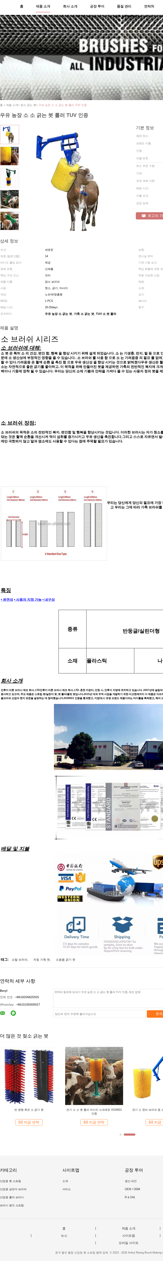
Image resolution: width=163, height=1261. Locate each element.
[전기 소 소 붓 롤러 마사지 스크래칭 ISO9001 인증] (94, 1076)
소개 (65, 1181)
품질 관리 (124, 6)
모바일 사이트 (129, 1242)
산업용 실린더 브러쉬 (13, 1189)
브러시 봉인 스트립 (12, 1205)
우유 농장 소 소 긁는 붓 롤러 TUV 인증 (63, 105)
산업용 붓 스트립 (10, 1181)
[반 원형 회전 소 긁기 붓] (29, 1076)
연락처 (149, 6)
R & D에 (130, 1197)
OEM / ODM (132, 1189)
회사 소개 (70, 6)
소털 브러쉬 (19, 959)
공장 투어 (97, 6)
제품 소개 (43, 6)
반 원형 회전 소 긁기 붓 (29, 1109)
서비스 (66, 1189)
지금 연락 (31, 1122)
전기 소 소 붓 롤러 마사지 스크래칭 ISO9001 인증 (94, 1111)
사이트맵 (128, 1235)
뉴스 (64, 1235)
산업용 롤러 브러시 (12, 1197)
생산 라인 (131, 1181)
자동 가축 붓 (41, 959)
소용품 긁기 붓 (65, 959)
